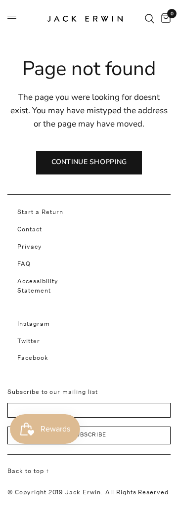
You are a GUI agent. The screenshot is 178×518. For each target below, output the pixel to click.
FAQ (24, 263)
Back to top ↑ (28, 471)
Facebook (32, 357)
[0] (164, 18)
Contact (29, 229)
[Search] (149, 18)
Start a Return (40, 212)
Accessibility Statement (37, 286)
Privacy (29, 246)
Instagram (33, 323)
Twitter (28, 341)
